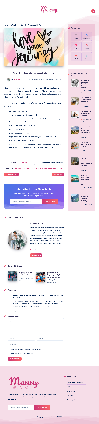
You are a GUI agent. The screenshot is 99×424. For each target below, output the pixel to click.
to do (60, 168)
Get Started (50, 202)
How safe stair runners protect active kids (85, 99)
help (23, 168)
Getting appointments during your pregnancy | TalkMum (33, 295)
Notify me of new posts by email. (22, 353)
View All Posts (36, 255)
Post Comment (14, 358)
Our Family (13, 25)
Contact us (71, 395)
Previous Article (11, 174)
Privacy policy (71, 400)
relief (42, 168)
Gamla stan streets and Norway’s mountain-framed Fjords (85, 198)
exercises (17, 168)
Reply (14, 311)
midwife (29, 168)
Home (6, 25)
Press (69, 387)
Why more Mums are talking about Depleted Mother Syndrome (85, 84)
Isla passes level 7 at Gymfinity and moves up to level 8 (26, 274)
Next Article (58, 174)
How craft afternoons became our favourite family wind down (86, 161)
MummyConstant (37, 223)
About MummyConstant (75, 382)
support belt (52, 168)
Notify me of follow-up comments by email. (26, 349)
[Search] (93, 11)
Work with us (71, 391)
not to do (35, 168)
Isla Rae (20, 25)
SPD (45, 168)
